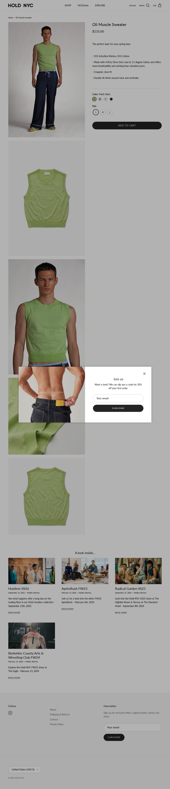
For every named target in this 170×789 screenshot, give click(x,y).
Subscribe (118, 408)
